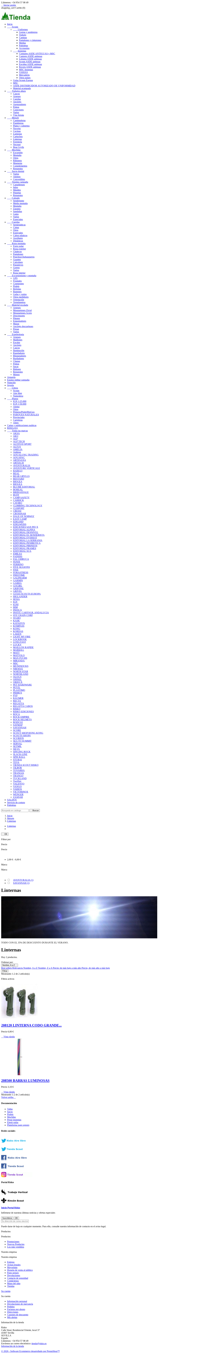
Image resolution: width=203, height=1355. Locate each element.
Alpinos (17, 176)
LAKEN (17, 634)
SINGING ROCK (21, 751)
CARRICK (18, 500)
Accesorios (24, 48)
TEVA (16, 762)
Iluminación (18, 350)
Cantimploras (19, 120)
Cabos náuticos (20, 235)
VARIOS (17, 789)
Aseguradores (19, 104)
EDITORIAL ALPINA (24, 529)
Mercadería (24, 75)
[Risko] (16, 1159)
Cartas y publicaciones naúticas (21, 425)
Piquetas (17, 192)
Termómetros (19, 302)
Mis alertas (12, 1317)
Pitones (16, 318)
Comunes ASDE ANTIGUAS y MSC (37, 53)
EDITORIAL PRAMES (24, 548)
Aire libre (17, 393)
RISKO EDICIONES (23, 711)
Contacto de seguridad (17, 1278)
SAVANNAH (19, 727)
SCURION (18, 738)
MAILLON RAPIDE (23, 647)
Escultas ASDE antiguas (30, 64)
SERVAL (17, 743)
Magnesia (17, 163)
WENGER (18, 794)
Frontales (17, 281)
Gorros (16, 267)
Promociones (13, 1241)
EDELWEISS (19, 524)
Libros (12, 388)
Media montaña (20, 203)
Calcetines (18, 262)
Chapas (16, 361)
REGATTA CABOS (23, 706)
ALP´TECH (19, 441)
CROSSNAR (19, 513)
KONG (16, 628)
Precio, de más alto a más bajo (96, 968)
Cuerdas (17, 99)
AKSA (16, 433)
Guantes (17, 259)
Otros (15, 158)
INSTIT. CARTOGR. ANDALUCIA (31, 612)
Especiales (18, 219)
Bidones (17, 369)
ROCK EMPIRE (21, 717)
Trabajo (22, 35)
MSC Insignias (26, 69)
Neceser (17, 144)
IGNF (16, 604)
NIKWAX (18, 668)
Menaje (13, 117)
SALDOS (12, 800)
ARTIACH (18, 463)
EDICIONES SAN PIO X (25, 527)
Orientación (18, 299)
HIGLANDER (20, 596)
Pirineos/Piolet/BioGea (23, 412)
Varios (16, 112)
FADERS (17, 556)
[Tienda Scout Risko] (16, 1168)
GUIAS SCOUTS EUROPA (27, 594)
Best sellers (6, 968)
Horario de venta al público (20, 1270)
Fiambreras (18, 123)
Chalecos (17, 251)
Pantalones (18, 254)
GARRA (17, 583)
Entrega (10, 1262)
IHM (15, 607)
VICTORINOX (20, 792)
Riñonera (17, 160)
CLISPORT (18, 508)
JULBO (17, 618)
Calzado (13, 198)
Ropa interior (19, 273)
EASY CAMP (20, 519)
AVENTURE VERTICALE (26, 468)
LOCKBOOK (20, 639)
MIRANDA (19, 660)
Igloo (15, 187)
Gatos (16, 214)
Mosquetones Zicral (22, 310)
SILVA (16, 749)
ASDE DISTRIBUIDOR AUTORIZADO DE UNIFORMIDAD (44, 85)
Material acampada (22, 88)
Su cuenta (5, 1291)
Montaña (17, 155)
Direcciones (12, 1312)
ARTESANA (19, 460)
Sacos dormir (15, 171)
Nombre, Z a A (45, 968)
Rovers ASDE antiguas (30, 67)
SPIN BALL (19, 757)
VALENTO (18, 783)
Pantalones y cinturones (30, 40)
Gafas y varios (20, 294)
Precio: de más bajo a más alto (67, 968)
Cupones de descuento (17, 1314)
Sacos (10, 1111)
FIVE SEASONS (21, 567)
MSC (15, 83)
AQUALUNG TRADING (26, 454)
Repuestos (18, 168)
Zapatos (17, 208)
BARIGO (17, 471)
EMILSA (17, 553)
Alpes (16, 422)
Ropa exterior (19, 249)
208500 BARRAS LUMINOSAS (25, 1080)
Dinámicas (18, 241)
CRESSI (17, 511)
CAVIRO (17, 503)
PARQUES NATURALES (26, 414)
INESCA (17, 610)
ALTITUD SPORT (22, 444)
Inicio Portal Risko (10, 1207)
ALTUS (17, 446)
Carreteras (18, 420)
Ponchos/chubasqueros (23, 257)
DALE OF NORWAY (23, 516)
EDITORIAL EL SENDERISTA (29, 535)
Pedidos (11, 1306)
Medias (22, 43)
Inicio (9, 24)
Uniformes (20, 29)
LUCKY (17, 644)
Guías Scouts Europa (23, 80)
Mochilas (14, 150)
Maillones (17, 339)
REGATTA (18, 703)
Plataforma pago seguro (18, 1125)
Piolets (16, 286)
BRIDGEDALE (21, 492)
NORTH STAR (20, 671)
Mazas (16, 323)
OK (4, 834)
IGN (15, 602)
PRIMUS (17, 693)
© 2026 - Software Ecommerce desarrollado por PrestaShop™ (30, 1351)
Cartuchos (18, 136)
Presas (16, 329)
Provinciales (19, 417)
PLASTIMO (19, 690)
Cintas (16, 227)
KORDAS (18, 631)
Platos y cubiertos (21, 126)
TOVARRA (19, 770)
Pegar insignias (14, 1119)
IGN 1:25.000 (19, 401)
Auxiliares (18, 238)
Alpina (16, 406)
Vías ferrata (18, 115)
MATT (16, 652)
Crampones (18, 283)
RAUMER (18, 698)
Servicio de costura (16, 802)
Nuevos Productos (15, 1244)
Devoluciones (13, 1275)
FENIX (16, 561)
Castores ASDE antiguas (30, 56)
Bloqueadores (19, 356)
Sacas (15, 366)
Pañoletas (23, 45)
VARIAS (23, 72)
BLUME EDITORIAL (24, 487)
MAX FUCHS (20, 658)
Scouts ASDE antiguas (29, 61)
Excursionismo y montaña (21, 275)
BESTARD (18, 479)
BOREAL (18, 489)
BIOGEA (17, 481)
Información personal (17, 1301)
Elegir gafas (12, 1122)
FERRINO (18, 564)
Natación (11, 382)
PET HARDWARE (22, 685)
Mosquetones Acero (22, 313)
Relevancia (17, 968)
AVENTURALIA (21, 465)
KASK (16, 620)
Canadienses (19, 184)
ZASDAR (18, 797)
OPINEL (17, 679)
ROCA (16, 714)
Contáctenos (13, 1281)
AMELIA (17, 449)
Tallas (10, 1109)
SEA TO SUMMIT (22, 741)
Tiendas (10, 1286)
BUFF (16, 495)
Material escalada (17, 305)
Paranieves (18, 265)
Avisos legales (14, 1264)
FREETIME (19, 575)
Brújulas (17, 289)
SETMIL (17, 746)
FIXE (15, 570)
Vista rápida (8, 1036)
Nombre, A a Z (9, 965)
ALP (15, 438)
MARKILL (18, 650)
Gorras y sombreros (28, 32)
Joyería (10, 385)
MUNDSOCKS (20, 666)
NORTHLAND (20, 674)
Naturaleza (18, 396)
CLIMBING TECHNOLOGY (27, 505)
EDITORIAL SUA (22, 551)
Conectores (18, 109)
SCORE (17, 730)
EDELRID (18, 521)
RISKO (16, 709)
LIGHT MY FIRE (21, 636)
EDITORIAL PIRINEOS (25, 545)
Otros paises (24, 77)
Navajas (17, 128)
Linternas (17, 139)
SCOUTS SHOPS (22, 735)
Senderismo (18, 200)
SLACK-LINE (20, 754)
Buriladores (18, 358)
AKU (15, 436)
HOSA (16, 599)
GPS (15, 278)
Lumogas (17, 134)
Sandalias (17, 211)
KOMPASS (18, 626)
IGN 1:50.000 (19, 404)
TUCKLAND (20, 778)
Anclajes (17, 101)
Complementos (20, 166)
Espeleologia (15, 334)
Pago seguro (13, 1272)
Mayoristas (12, 1267)
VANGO (17, 786)
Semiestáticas (19, 224)
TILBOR (17, 767)
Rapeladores (19, 353)
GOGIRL (17, 586)
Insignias (19, 51)
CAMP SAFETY (21, 497)
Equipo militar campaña (18, 380)
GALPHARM (20, 578)
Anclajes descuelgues (23, 326)
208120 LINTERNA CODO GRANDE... (31, 1025)
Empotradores (19, 321)
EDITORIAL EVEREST (25, 537)
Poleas (16, 107)
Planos (12, 398)
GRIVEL (17, 591)
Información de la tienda (12, 1346)
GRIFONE (18, 588)
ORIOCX (17, 682)
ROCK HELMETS (22, 719)
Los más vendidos (15, 1247)
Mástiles (17, 190)
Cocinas (17, 131)
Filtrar (4, 971)
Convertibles (19, 179)
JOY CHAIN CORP (23, 615)
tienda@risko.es (39, 1343)
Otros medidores (21, 297)
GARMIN (18, 580)
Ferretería (17, 142)
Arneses (17, 96)
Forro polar (18, 246)
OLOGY (17, 676)
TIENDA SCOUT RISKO (25, 765)
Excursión (18, 152)
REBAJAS (12, 428)
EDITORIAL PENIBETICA (27, 543)
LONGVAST (19, 642)
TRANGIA (18, 773)
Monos (16, 374)
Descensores (19, 315)
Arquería (11, 377)
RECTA (17, 701)
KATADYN (19, 623)
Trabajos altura (16, 91)
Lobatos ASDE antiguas (30, 59)
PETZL (16, 687)
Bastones (17, 291)
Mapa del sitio (13, 1283)
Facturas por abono (16, 1309)
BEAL (16, 473)
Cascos (16, 93)
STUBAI (17, 759)
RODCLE (18, 722)
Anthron (17, 452)
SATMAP (18, 725)
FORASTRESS (20, 572)
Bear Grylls (18, 147)
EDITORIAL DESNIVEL (25, 532)
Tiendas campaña (17, 182)
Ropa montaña (16, 243)
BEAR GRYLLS (21, 476)
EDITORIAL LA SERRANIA (27, 540)
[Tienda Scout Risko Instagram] (16, 1176)
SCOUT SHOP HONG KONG (28, 733)
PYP (15, 695)
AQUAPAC (19, 457)
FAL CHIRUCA (21, 559)
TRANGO (18, 775)
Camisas (23, 37)
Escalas (16, 342)
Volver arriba (8, 1097)
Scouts (12, 27)
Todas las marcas (17, 430)
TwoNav (17, 781)
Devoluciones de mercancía (20, 1304)
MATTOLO (19, 655)
